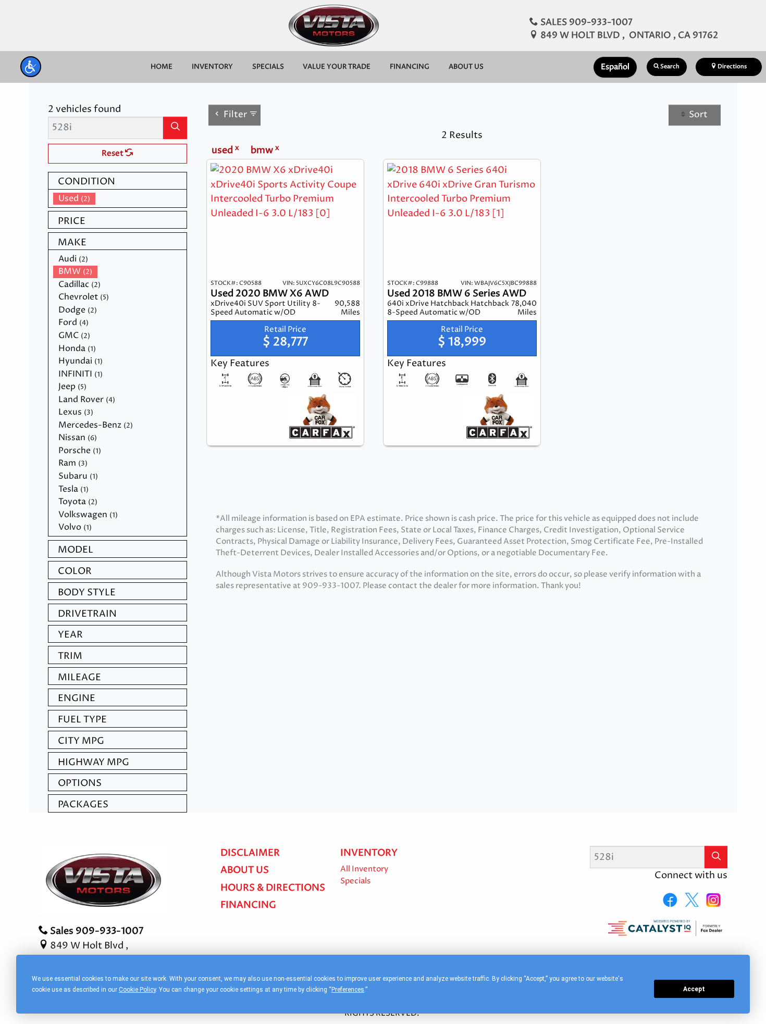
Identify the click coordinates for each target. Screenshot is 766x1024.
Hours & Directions (272, 888)
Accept (694, 989)
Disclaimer (250, 853)
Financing (248, 905)
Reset (113, 153)
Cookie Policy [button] (137, 989)
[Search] (175, 128)
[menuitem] (120, 198)
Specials (355, 881)
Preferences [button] (347, 989)
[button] (30, 66)
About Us (244, 870)
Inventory (369, 853)
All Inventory (364, 869)
